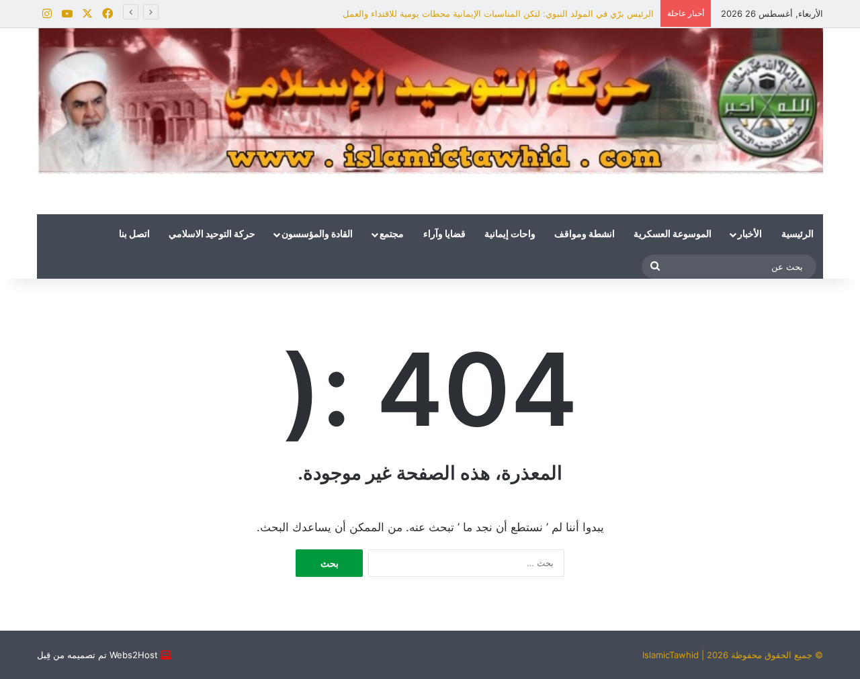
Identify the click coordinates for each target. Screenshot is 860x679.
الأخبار (750, 234)
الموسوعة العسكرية (673, 234)
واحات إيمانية (509, 234)
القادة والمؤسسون (317, 234)
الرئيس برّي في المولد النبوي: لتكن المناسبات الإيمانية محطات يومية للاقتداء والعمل (498, 13)
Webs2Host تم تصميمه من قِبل (97, 654)
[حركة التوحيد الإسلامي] (430, 101)
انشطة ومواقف (584, 234)
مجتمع (392, 234)
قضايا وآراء (444, 234)
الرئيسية (797, 234)
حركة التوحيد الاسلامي (212, 234)
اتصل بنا (134, 234)
